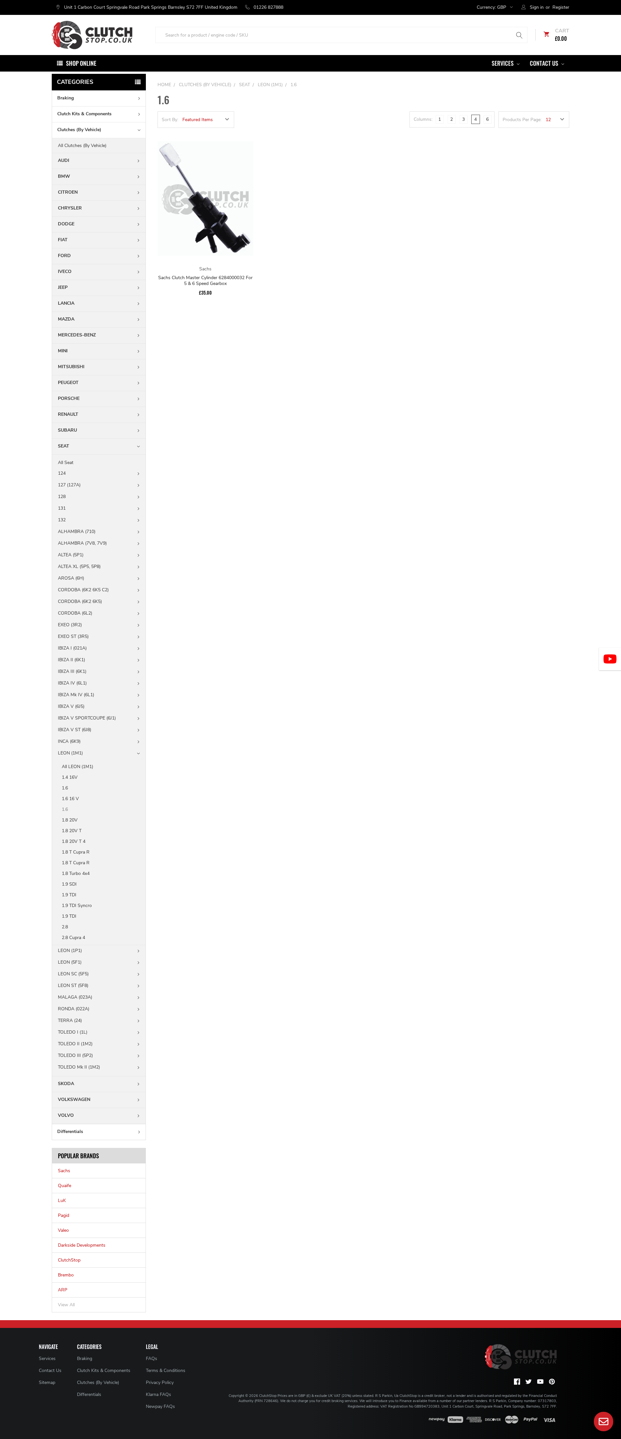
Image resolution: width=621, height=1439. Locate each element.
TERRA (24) (70, 1020)
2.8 (65, 927)
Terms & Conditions (165, 1370)
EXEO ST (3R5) (73, 636)
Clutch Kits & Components (84, 114)
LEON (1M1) (70, 753)
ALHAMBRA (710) (76, 531)
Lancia (66, 303)
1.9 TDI (69, 895)
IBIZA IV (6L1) (72, 683)
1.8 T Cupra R (76, 852)
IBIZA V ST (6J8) (74, 730)
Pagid (63, 1215)
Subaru (67, 430)
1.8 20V (70, 820)
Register (560, 7)
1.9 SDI (69, 884)
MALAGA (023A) (75, 997)
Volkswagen (74, 1099)
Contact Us (545, 63)
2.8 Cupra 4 (73, 938)
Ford (64, 256)
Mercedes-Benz (77, 335)
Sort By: (170, 120)
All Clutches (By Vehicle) (82, 145)
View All (66, 1305)
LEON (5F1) (70, 962)
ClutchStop (69, 1260)
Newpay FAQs (160, 1406)
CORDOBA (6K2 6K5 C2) (83, 590)
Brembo (66, 1275)
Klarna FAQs (158, 1394)
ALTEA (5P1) (70, 555)
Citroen (68, 192)
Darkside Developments (81, 1245)
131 (62, 508)
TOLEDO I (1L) (72, 1032)
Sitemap (47, 1382)
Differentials (70, 1131)
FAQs (151, 1358)
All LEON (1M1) (77, 767)
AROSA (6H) (71, 578)
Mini (63, 351)
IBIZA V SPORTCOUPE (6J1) (87, 718)
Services (503, 63)
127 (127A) (69, 485)
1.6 (65, 788)
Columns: (423, 119)
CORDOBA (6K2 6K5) (80, 601)
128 (62, 496)
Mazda (66, 319)
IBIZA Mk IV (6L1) (76, 695)
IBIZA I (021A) (72, 648)
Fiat (63, 240)
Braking (65, 98)
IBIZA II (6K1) (71, 660)
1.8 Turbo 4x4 (76, 873)
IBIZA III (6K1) (72, 671)
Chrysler (70, 208)
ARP (62, 1290)
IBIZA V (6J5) (71, 706)
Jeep (63, 287)
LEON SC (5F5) (73, 974)
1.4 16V (70, 777)
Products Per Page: (522, 120)
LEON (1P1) (70, 950)
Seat (63, 446)
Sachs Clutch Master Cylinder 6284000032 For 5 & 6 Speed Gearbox (205, 280)
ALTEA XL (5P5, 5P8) (79, 566)
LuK (62, 1200)
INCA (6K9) (69, 741)
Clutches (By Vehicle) (79, 130)
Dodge (66, 224)
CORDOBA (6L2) (75, 613)
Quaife (64, 1186)
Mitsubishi (71, 367)
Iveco (64, 271)
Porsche (69, 398)
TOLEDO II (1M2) (75, 1044)
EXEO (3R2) (70, 625)
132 (62, 520)
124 (62, 473)
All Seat (65, 462)
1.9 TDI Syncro (77, 905)
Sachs (64, 1171)
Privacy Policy (160, 1382)
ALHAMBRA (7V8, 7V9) (82, 543)
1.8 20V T (72, 831)
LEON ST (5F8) (73, 985)
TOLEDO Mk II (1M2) (79, 1067)
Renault (68, 414)
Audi (63, 160)
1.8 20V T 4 (73, 841)
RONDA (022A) (73, 1009)
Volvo (66, 1115)
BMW (64, 176)
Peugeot (68, 383)
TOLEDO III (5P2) (75, 1055)
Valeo (63, 1230)
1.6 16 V (70, 799)
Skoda (66, 1084)
